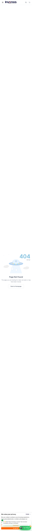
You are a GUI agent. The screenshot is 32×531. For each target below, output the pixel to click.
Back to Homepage (16, 286)
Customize (15, 525)
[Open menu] (2, 2)
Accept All (15, 528)
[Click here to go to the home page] (11, 2)
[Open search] (26, 2)
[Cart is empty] (29, 2)
